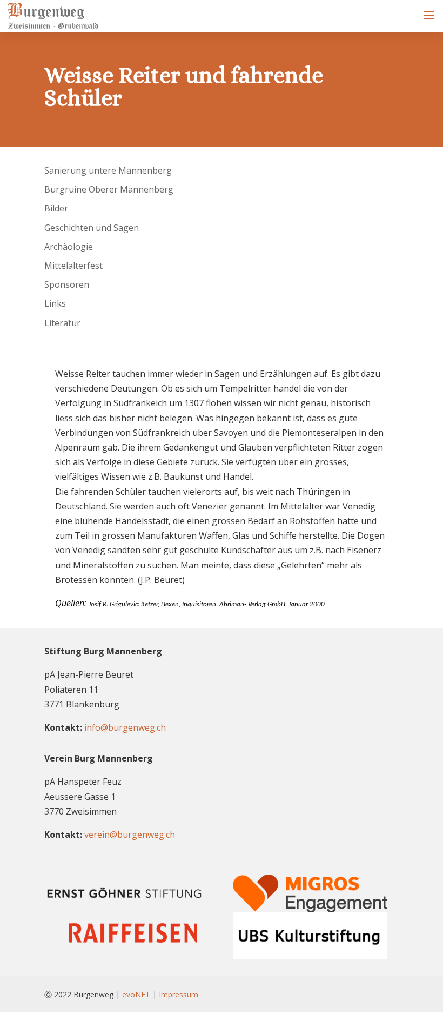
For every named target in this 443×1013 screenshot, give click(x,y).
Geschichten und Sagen (91, 228)
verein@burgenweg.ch (129, 834)
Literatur (62, 323)
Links (55, 303)
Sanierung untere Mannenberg (108, 170)
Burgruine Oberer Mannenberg (108, 189)
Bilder (56, 208)
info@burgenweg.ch (125, 727)
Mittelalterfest (73, 266)
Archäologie (68, 247)
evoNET (136, 994)
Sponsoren (66, 284)
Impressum (178, 994)
